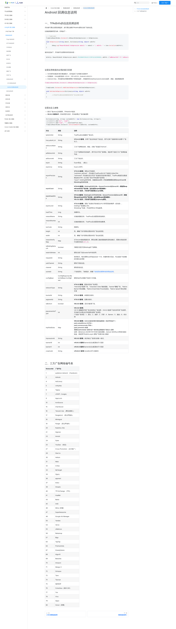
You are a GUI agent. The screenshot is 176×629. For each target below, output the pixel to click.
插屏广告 (8, 55)
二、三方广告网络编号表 (140, 11)
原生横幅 (8, 67)
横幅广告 (8, 71)
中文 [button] (154, 3)
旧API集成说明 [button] (9, 115)
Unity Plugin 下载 (10, 31)
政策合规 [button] (8, 99)
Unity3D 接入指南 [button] (10, 27)
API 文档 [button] (7, 131)
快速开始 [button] (7, 7)
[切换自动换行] (123, 57)
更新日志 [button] (8, 107)
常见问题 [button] (8, 103)
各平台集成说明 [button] (10, 43)
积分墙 (8, 59)
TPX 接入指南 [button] (8, 15)
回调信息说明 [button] (9, 79)
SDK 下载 (164, 3)
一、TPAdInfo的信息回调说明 (141, 9)
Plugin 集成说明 (10, 39)
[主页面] (46, 8)
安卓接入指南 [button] (8, 19)
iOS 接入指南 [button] (8, 23)
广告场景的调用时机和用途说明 (103, 272)
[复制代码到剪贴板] (126, 36)
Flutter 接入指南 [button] (9, 119)
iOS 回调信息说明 (11, 83)
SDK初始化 (9, 47)
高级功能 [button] (8, 95)
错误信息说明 (9, 91)
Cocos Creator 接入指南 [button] (12, 127)
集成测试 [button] (8, 111)
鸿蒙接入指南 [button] (8, 123)
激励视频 (8, 51)
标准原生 (8, 63)
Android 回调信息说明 (12, 87)
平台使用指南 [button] (8, 11)
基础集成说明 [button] (9, 35)
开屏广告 (8, 75)
